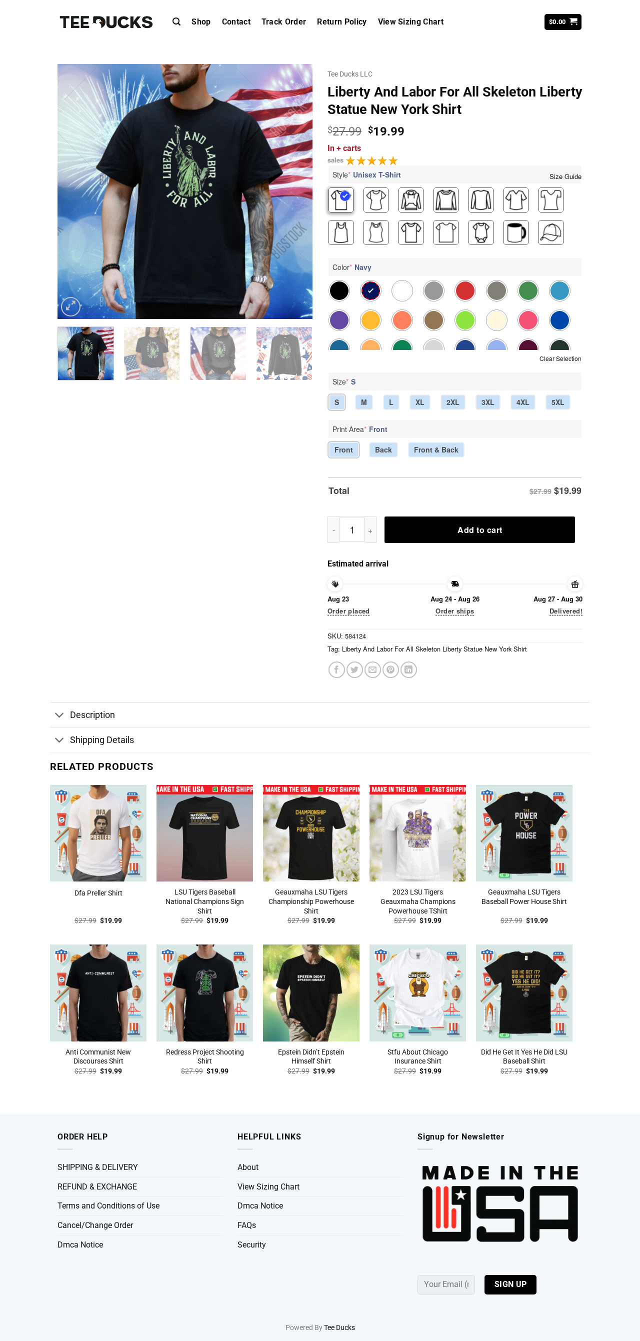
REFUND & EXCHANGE (97, 1187)
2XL (453, 402)
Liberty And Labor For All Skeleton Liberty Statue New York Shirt (434, 649)
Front (343, 449)
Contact (236, 21)
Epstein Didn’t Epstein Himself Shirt (311, 1057)
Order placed (349, 611)
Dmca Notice (80, 1245)
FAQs (247, 1225)
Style (366, 175)
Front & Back (436, 449)
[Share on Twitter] (354, 670)
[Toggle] (60, 715)
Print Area (360, 429)
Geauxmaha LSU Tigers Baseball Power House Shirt (524, 897)
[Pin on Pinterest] (390, 670)
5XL (558, 402)
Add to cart (480, 530)
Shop (201, 21)
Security (252, 1245)
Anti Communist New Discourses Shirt (98, 1057)
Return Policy (341, 21)
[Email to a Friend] (372, 670)
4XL (523, 402)
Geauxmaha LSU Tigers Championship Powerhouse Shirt (311, 901)
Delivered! (566, 611)
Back (383, 449)
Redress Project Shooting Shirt (205, 1057)
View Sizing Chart (411, 21)
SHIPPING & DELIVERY (98, 1167)
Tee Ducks (339, 1328)
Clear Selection (561, 358)
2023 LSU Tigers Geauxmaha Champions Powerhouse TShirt (418, 901)
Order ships (455, 611)
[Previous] (75, 191)
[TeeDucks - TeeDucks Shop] (108, 22)
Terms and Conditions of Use (109, 1205)
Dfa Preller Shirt (98, 893)
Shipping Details (102, 740)
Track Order (284, 21)
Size (344, 381)
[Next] (295, 191)
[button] (176, 22)
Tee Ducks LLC (350, 74)
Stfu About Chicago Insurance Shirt (418, 1057)
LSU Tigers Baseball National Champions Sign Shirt (205, 901)
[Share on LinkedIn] (408, 670)
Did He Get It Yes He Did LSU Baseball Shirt (524, 1057)
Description (92, 715)
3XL (488, 402)
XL (420, 402)
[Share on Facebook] (336, 670)
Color (352, 267)
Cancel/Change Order (95, 1225)
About (248, 1167)
